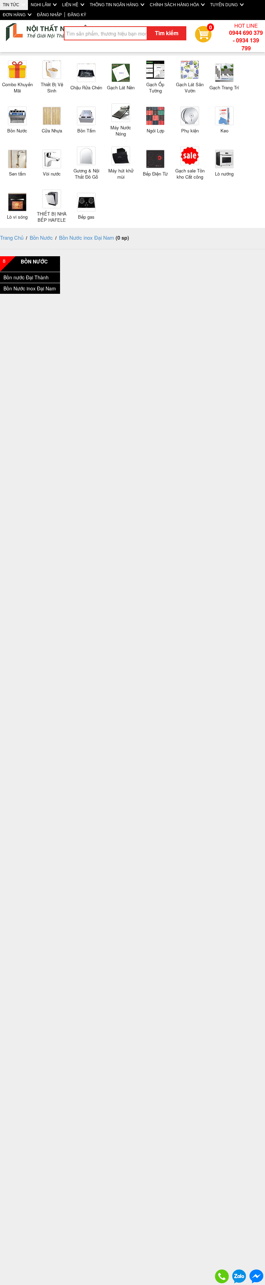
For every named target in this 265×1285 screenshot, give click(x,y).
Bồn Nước (41, 237)
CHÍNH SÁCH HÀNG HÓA (175, 4)
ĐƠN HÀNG (15, 14)
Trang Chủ (11, 237)
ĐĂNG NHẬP (49, 14)
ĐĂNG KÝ (77, 14)
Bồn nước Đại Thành (26, 277)
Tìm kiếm (166, 33)
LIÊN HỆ (70, 4)
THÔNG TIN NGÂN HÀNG (114, 4)
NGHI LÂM (41, 4)
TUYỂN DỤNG (224, 4)
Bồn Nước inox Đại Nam (86, 237)
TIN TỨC (11, 4)
